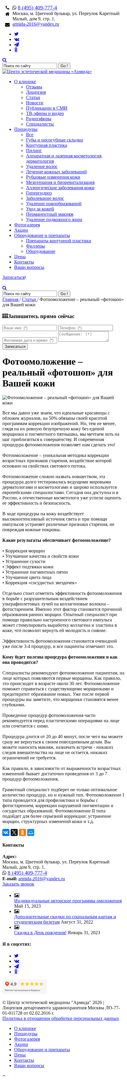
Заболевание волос (45, 198)
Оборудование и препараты (42, 235)
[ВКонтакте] (5, 832)
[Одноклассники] (22, 832)
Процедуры (26, 129)
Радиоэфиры (38, 118)
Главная (10, 299)
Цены (20, 256)
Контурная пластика (46, 145)
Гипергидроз (39, 192)
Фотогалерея (27, 224)
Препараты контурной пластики (58, 240)
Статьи (33, 97)
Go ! (64, 66)
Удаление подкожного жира (54, 219)
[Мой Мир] (30, 832)
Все (29, 134)
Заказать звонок (18, 883)
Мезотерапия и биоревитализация (60, 182)
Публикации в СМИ (46, 108)
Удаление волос (42, 166)
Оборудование (40, 251)
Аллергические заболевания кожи (60, 187)
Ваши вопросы (29, 267)
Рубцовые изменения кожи (53, 177)
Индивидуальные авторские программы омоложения (68, 900)
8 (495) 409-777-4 (37, 8)
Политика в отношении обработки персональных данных (60, 1018)
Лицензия (36, 92)
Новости (34, 102)
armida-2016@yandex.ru (35, 24)
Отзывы (34, 86)
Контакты (24, 261)
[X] (14, 832)
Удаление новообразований (54, 203)
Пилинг (34, 150)
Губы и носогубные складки (54, 139)
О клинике (25, 81)
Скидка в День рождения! (40, 932)
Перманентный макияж (50, 214)
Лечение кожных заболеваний (56, 171)
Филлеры (35, 246)
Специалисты (40, 123)
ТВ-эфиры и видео (45, 113)
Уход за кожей (40, 208)
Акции (21, 230)
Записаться (13, 277)
